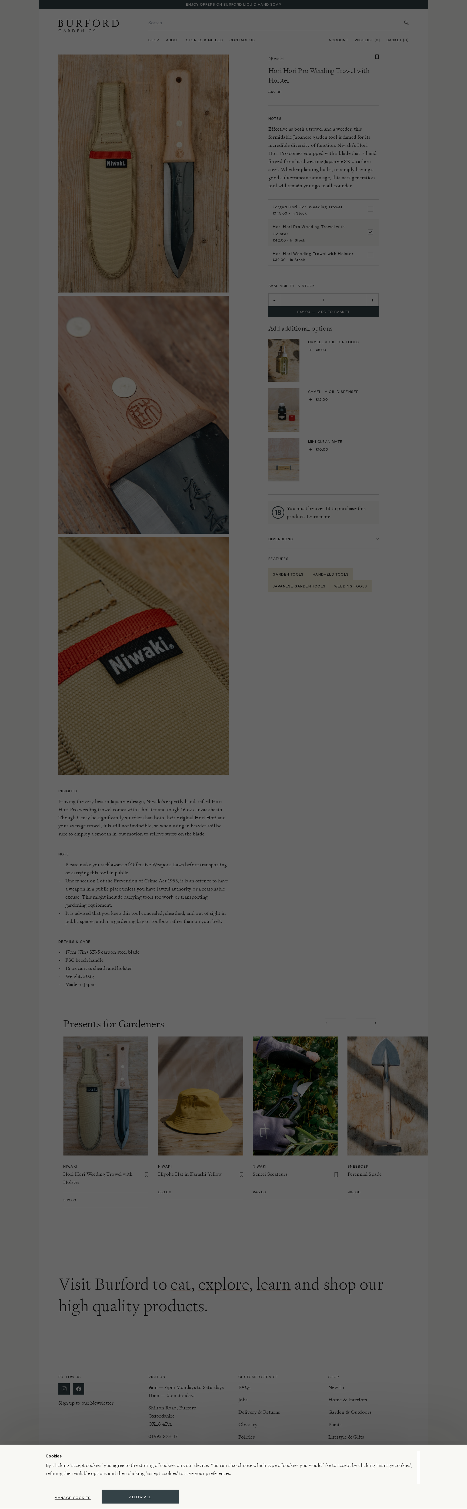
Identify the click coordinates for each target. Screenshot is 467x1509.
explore (223, 1284)
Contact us (242, 39)
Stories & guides (204, 39)
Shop (153, 39)
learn (273, 1284)
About (173, 39)
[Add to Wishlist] (377, 57)
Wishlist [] (367, 39)
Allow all (140, 1496)
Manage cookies (73, 1497)
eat (181, 1284)
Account (338, 39)
